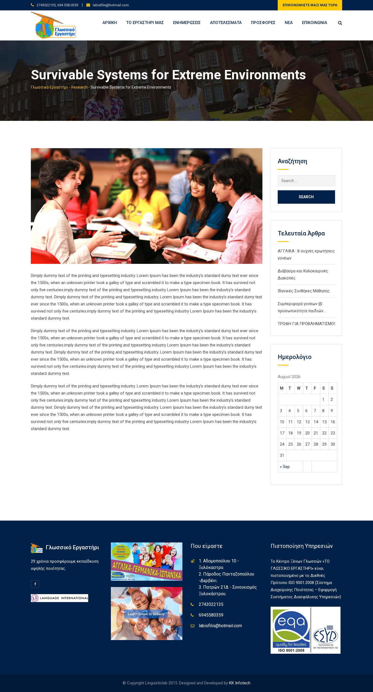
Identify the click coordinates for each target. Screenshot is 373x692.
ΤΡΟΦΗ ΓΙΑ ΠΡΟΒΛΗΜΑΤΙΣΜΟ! (306, 323)
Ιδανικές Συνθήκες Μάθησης (304, 290)
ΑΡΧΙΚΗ (109, 22)
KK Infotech (239, 683)
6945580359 (211, 615)
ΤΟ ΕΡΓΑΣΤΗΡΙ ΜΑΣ (145, 22)
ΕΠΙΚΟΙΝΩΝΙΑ (314, 22)
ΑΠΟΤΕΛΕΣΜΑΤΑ (226, 22)
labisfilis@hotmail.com (111, 5)
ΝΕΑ (289, 22)
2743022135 (211, 604)
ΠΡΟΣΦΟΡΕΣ (263, 22)
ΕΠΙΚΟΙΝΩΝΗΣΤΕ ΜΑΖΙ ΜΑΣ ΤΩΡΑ (310, 5)
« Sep (285, 466)
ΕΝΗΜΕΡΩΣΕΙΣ (187, 22)
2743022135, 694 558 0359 (57, 5)
